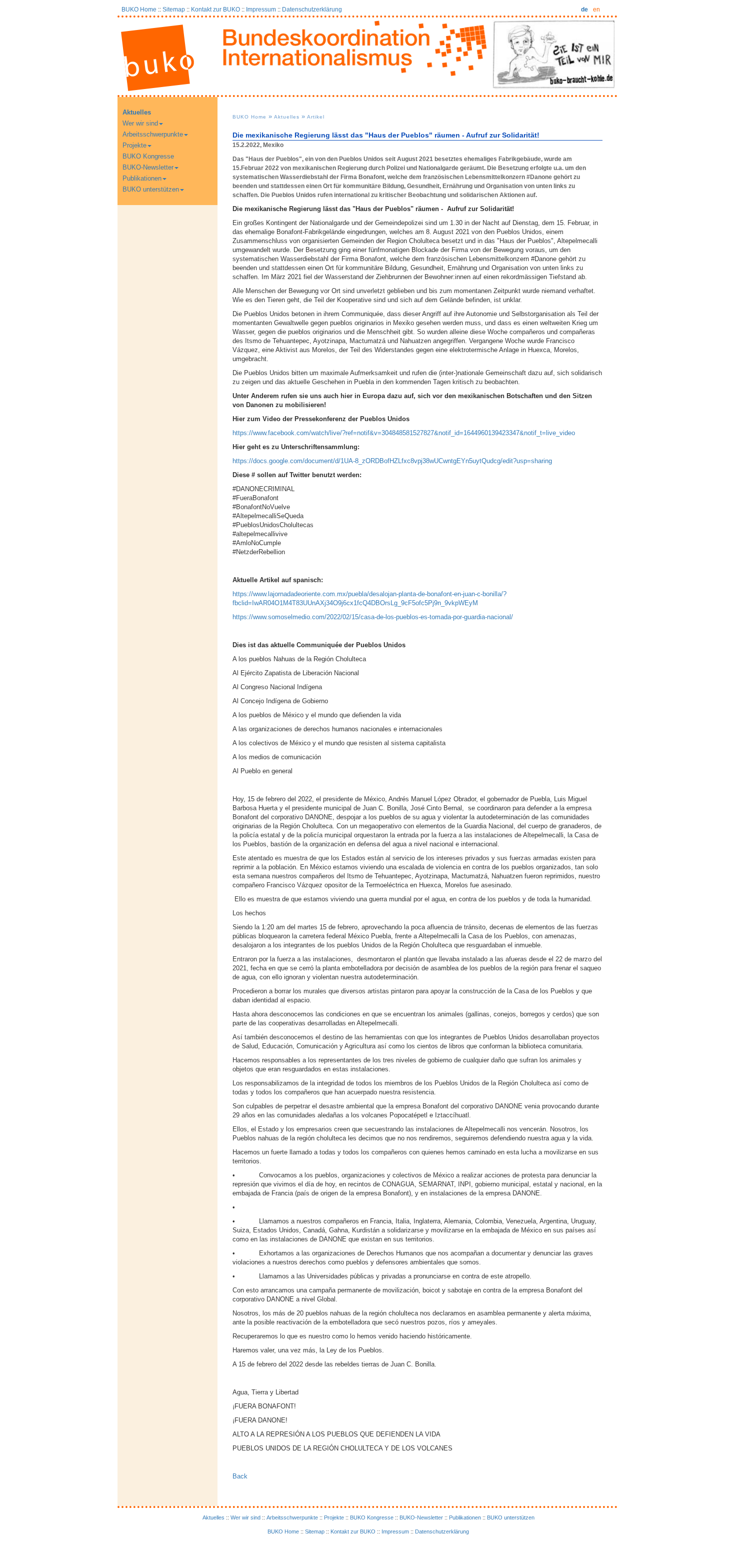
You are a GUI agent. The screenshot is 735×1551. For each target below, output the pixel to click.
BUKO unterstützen (150, 189)
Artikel (315, 117)
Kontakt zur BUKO (215, 9)
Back (240, 1476)
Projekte (134, 145)
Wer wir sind (140, 123)
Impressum (261, 9)
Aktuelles (136, 112)
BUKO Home (139, 9)
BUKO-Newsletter (148, 167)
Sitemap (173, 9)
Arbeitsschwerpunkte (152, 134)
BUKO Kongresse (148, 156)
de (584, 9)
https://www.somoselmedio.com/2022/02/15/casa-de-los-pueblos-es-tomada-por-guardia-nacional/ (372, 617)
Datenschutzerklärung (312, 9)
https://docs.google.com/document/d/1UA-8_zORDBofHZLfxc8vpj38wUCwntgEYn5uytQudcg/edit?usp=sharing (392, 461)
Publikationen (142, 178)
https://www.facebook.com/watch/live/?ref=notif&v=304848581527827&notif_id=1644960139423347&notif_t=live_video (403, 433)
